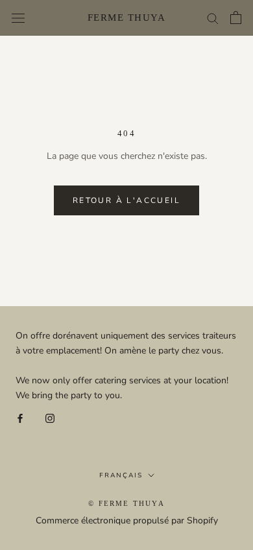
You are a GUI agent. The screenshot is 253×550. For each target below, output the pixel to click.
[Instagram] (49, 417)
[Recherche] (213, 17)
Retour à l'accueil (126, 200)
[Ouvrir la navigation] (18, 18)
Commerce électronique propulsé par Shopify (127, 520)
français (121, 475)
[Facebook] (20, 417)
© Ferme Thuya (126, 503)
